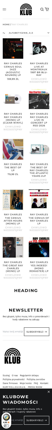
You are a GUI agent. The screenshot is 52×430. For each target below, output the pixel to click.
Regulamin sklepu (29, 375)
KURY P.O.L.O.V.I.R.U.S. (14, 387)
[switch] (6, 425)
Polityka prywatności (14, 379)
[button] (42, 9)
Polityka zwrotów (36, 379)
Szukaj (6, 375)
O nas (15, 375)
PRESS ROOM (35, 387)
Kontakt (44, 383)
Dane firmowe (10, 383)
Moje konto (26, 383)
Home (6, 24)
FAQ (36, 383)
